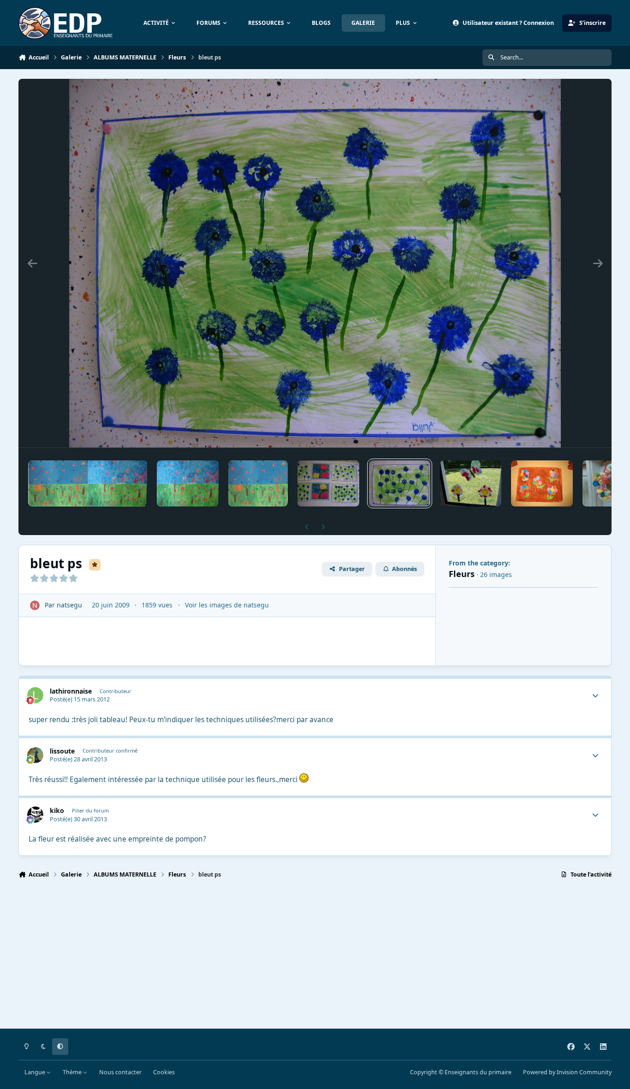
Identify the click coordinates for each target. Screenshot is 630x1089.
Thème (73, 1072)
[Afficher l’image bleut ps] (399, 483)
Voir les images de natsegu (227, 604)
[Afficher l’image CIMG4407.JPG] (258, 483)
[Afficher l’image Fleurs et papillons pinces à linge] (470, 483)
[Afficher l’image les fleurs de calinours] (541, 483)
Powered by (567, 1072)
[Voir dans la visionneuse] (315, 263)
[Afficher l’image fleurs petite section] (328, 483)
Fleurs (462, 573)
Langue (35, 1072)
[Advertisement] (295, 957)
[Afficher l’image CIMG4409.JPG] (188, 483)
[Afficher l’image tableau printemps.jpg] (87, 483)
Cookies (164, 1072)
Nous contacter (120, 1072)
